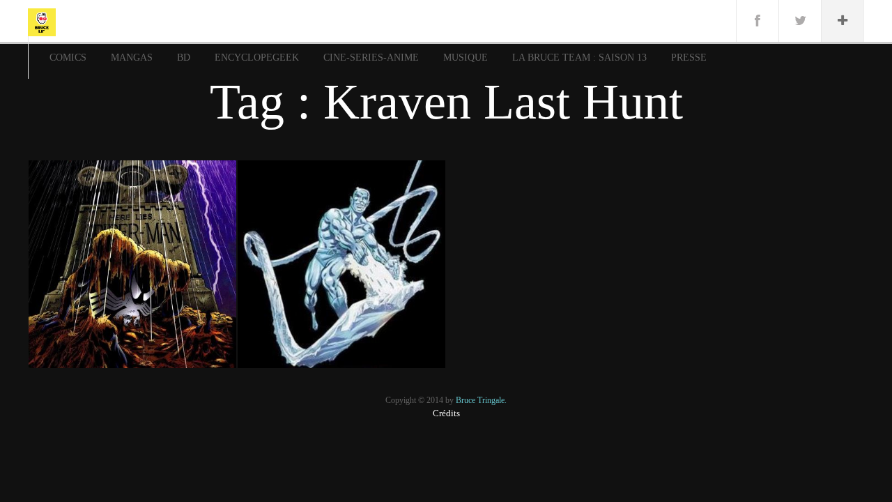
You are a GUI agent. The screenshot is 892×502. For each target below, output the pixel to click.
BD (183, 57)
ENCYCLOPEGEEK (257, 57)
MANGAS (132, 57)
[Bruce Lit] (42, 21)
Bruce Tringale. (481, 400)
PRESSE (689, 57)
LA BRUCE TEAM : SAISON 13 (579, 57)
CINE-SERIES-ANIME (371, 57)
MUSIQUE (465, 57)
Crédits (446, 413)
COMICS (67, 57)
